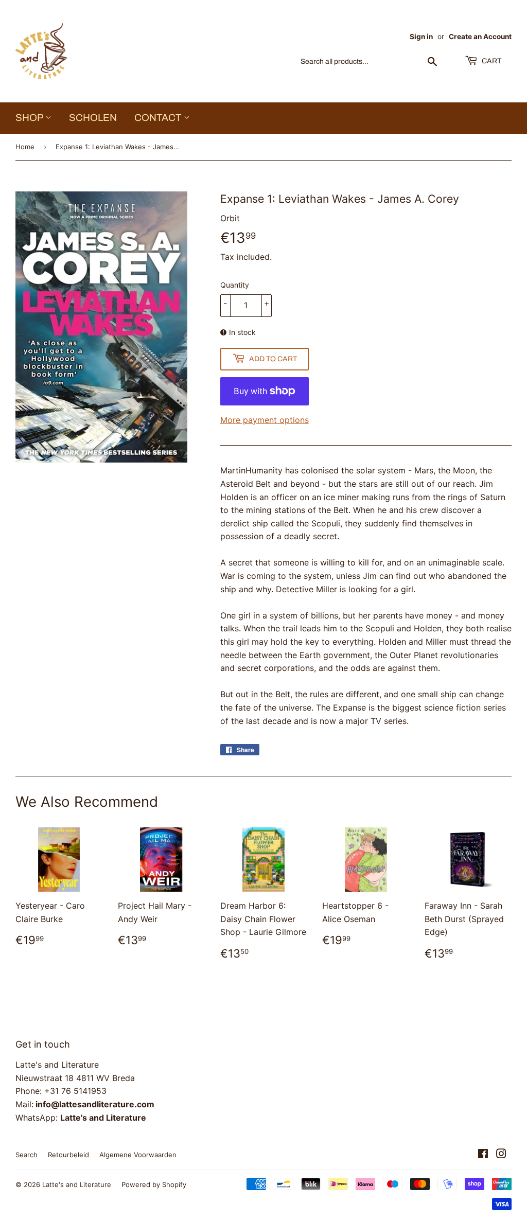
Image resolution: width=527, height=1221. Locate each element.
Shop (30, 117)
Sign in (421, 36)
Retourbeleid (68, 1155)
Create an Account (480, 36)
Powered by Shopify (153, 1184)
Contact (159, 117)
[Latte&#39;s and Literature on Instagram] (501, 1154)
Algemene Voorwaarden (138, 1155)
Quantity (234, 284)
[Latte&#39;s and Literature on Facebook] (483, 1154)
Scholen (93, 117)
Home (24, 147)
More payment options (264, 420)
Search (26, 1155)
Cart (490, 61)
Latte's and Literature (76, 1184)
